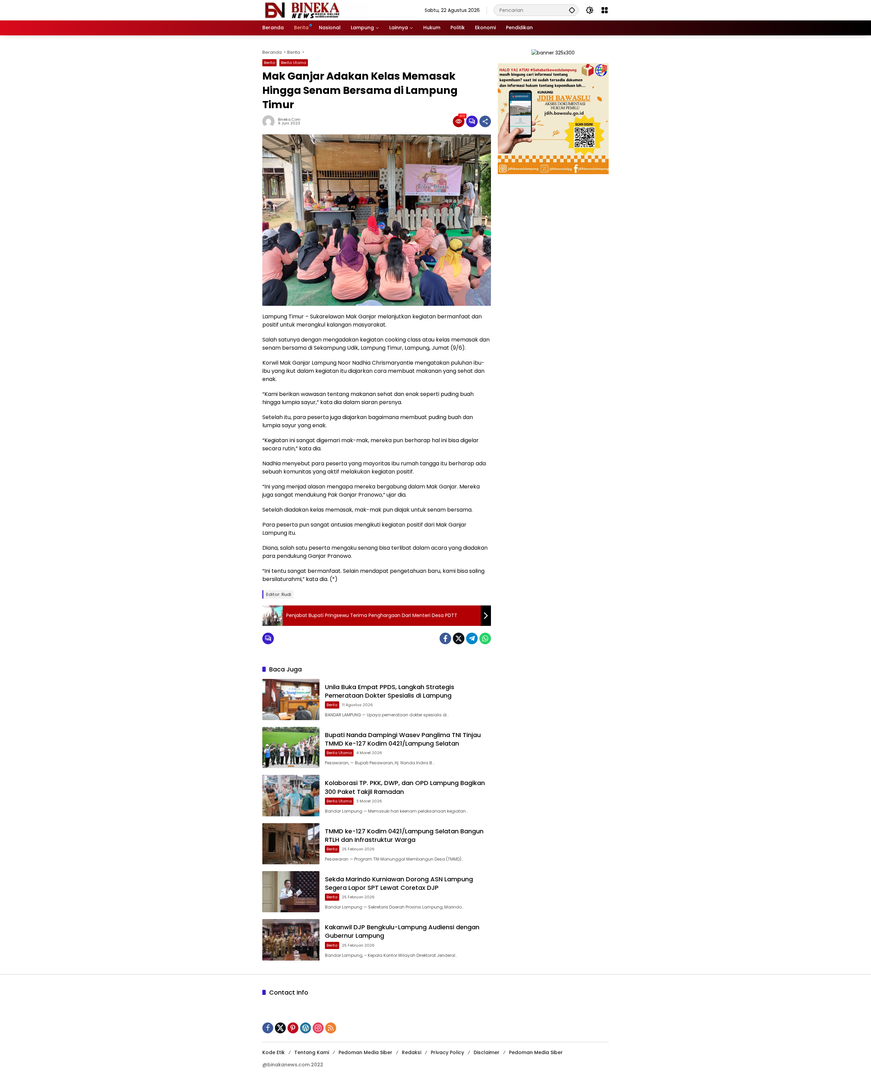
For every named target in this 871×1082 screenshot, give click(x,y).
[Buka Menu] (605, 10)
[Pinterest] (292, 1027)
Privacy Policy (447, 1052)
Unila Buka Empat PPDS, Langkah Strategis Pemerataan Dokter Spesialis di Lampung (389, 691)
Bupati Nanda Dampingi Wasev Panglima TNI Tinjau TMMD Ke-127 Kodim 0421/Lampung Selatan (403, 739)
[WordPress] (305, 1027)
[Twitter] (458, 638)
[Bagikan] (485, 121)
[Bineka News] (315, 9)
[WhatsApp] (485, 638)
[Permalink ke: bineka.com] (270, 121)
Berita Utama (293, 62)
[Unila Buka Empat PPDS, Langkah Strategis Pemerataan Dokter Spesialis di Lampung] (290, 699)
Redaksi (411, 1052)
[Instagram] (318, 1027)
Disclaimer (486, 1052)
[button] (572, 10)
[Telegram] (472, 638)
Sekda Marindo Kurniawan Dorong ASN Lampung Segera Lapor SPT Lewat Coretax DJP (399, 883)
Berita (269, 62)
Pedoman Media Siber (365, 1052)
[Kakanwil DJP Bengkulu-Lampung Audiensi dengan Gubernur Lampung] (290, 939)
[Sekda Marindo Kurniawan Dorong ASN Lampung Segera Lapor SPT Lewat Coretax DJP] (290, 891)
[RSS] (330, 1027)
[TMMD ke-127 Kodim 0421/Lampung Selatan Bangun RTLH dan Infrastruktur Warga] (290, 843)
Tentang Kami (311, 1052)
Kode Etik (273, 1052)
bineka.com (289, 119)
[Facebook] (445, 638)
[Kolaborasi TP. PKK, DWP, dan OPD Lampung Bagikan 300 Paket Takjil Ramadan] (290, 795)
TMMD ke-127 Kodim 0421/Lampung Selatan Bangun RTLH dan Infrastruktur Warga (404, 835)
